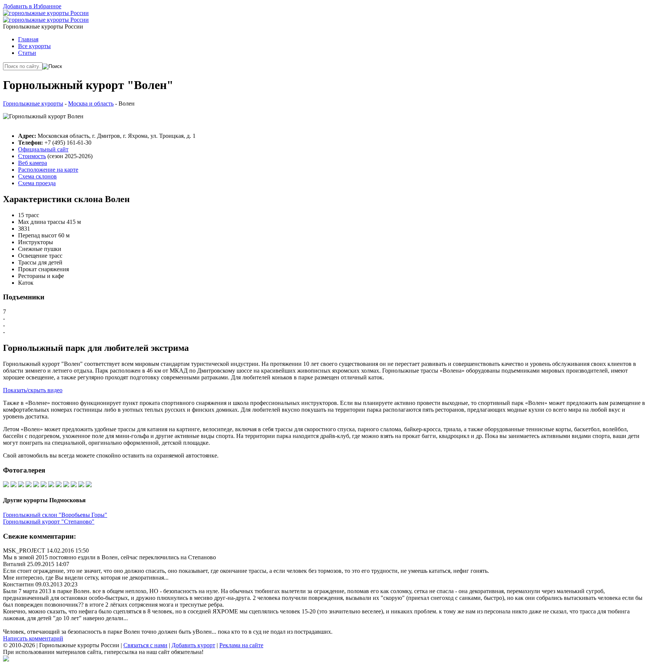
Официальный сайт (43, 149)
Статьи (27, 53)
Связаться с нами (145, 645)
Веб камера (32, 163)
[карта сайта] (6, 659)
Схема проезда (37, 183)
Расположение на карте (48, 169)
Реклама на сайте (241, 645)
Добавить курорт (193, 645)
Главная (28, 39)
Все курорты (34, 46)
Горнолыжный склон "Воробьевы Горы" (55, 515)
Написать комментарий (33, 638)
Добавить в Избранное (32, 6)
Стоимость (32, 156)
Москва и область (91, 103)
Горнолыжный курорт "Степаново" (48, 521)
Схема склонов (37, 176)
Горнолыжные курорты (33, 103)
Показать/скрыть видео (32, 390)
